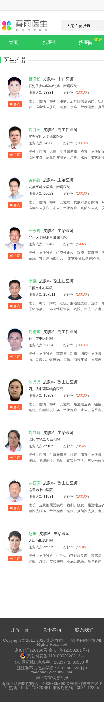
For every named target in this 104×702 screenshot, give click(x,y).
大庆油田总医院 (41, 540)
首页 (13, 42)
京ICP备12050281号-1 (69, 650)
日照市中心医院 (41, 288)
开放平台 (19, 630)
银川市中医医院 (41, 338)
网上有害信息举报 (52, 677)
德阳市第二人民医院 (44, 439)
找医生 (50, 42)
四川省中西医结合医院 (46, 389)
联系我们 (84, 630)
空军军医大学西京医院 (46, 136)
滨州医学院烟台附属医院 (48, 237)
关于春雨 (52, 630)
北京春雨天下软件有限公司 (71, 640)
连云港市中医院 (41, 490)
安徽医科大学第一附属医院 (49, 187)
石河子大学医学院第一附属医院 (53, 86)
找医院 (86, 42)
